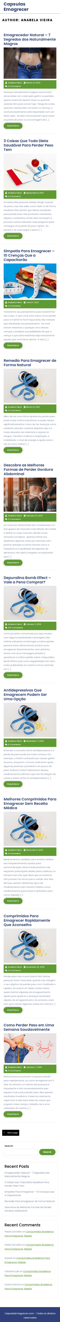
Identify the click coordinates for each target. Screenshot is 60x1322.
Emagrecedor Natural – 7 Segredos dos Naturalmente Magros (27, 1174)
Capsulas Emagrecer (16, 6)
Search (9, 1146)
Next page (12, 1132)
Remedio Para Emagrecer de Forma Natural (30, 1201)
